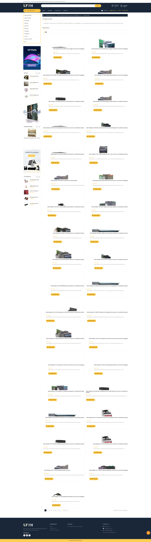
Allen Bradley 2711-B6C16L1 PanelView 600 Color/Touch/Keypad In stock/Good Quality (107, 127)
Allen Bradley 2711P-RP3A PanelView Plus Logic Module (64, 180)
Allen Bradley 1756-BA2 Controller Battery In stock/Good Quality (68, 233)
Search (97, 5)
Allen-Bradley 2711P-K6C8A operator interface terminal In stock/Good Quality (65, 338)
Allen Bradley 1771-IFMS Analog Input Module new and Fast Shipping (111, 75)
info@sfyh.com (108, 528)
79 (66, 510)
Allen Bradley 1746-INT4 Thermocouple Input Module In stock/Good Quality (65, 206)
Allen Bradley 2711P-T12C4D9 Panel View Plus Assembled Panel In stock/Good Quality (107, 417)
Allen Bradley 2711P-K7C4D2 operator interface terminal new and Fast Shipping (108, 338)
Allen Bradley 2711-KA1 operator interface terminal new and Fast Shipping (66, 365)
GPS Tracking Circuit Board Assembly (38, 95)
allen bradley (87, 15)
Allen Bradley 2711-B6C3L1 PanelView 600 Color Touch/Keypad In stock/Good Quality (107, 285)
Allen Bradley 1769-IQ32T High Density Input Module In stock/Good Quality (109, 206)
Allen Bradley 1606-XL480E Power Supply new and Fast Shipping (68, 48)
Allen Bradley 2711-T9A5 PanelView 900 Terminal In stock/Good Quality (110, 444)
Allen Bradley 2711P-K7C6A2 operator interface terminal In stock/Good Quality (65, 312)
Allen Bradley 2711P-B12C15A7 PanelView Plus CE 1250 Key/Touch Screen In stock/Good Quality (106, 392)
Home (43, 10)
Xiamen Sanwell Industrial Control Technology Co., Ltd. (69, 15)
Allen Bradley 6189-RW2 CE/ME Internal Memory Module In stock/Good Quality (109, 233)
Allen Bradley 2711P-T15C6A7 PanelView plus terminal (57, 470)
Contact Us (58, 10)
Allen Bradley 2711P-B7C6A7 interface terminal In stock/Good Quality (111, 259)
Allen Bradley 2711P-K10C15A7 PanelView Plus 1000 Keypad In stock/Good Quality (64, 417)
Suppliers (50, 10)
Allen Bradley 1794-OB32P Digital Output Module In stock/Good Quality (110, 101)
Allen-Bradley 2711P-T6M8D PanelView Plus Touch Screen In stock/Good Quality (108, 154)
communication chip (50, 15)
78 (64, 510)
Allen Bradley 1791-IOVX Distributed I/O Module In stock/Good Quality (67, 154)
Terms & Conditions (54, 530)
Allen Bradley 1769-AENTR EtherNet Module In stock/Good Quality (68, 259)
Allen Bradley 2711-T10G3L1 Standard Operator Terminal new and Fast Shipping (108, 470)
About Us (66, 10)
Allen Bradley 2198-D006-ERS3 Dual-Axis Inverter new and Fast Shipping (110, 180)
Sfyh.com (76, 540)
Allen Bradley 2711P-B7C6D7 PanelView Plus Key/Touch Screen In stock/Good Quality (63, 444)
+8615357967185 (112, 532)
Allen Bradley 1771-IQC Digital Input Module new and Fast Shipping (68, 496)
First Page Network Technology (75, 526)
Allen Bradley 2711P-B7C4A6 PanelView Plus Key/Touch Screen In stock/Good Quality (63, 127)
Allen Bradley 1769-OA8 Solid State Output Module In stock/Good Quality (66, 101)
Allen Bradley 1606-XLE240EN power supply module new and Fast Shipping (110, 48)
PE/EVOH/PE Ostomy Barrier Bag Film (38, 186)
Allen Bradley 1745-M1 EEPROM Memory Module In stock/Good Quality (67, 285)
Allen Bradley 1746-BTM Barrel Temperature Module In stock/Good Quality (66, 391)
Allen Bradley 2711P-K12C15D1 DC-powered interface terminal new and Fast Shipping (63, 75)
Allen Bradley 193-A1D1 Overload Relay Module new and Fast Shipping (111, 365)
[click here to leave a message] (148, 533)
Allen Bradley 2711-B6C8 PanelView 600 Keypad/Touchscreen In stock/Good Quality (107, 312)
